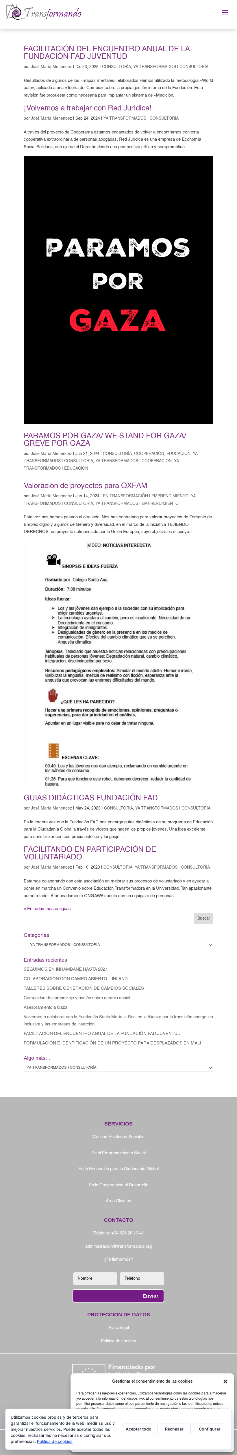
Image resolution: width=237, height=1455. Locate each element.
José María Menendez (51, 67)
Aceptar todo (138, 1428)
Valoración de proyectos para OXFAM (85, 486)
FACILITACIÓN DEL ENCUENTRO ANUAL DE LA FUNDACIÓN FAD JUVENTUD (107, 53)
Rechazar (174, 1428)
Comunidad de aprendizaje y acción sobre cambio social (77, 998)
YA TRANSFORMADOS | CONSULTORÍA (170, 67)
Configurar (210, 1428)
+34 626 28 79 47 (127, 1233)
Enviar (150, 1296)
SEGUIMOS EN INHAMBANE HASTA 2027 (65, 969)
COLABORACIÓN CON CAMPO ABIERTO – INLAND (76, 979)
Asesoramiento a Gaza (45, 1007)
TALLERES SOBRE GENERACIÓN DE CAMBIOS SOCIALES (84, 988)
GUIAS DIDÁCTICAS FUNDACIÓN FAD (91, 798)
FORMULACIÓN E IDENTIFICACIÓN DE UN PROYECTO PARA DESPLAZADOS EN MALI (112, 1043)
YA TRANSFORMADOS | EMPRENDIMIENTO (137, 504)
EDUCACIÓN (178, 454)
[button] (225, 1381)
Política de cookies (55, 1441)
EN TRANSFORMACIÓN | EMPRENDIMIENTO (145, 496)
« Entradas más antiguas (47, 909)
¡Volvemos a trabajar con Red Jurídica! (87, 108)
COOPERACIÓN (149, 454)
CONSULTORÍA (116, 67)
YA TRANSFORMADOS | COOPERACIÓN (133, 461)
